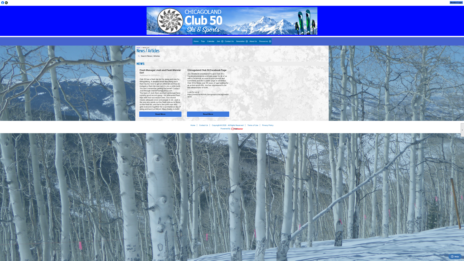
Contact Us (229, 41)
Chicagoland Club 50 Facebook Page (206, 70)
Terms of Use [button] (252, 125)
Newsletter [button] (240, 41)
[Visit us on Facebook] (2, 2)
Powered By (226, 129)
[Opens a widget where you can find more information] (455, 257)
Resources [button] (263, 41)
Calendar (210, 41)
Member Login (456, 3)
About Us (253, 41)
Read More (160, 114)
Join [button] (218, 41)
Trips (203, 41)
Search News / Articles (149, 56)
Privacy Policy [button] (267, 125)
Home (196, 41)
